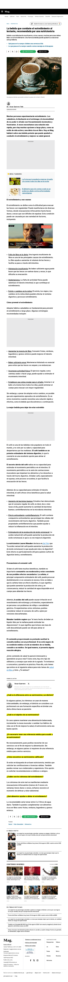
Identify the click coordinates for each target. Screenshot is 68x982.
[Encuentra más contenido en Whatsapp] (17, 51)
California (12, 16)
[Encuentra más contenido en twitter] (13, 51)
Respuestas (50, 942)
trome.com (46, 972)
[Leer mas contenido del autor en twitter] (29, 684)
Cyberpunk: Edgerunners (57, 16)
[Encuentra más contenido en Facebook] (9, 51)
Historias (49, 960)
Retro (57, 951)
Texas (17, 16)
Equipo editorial (7, 944)
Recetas (58, 955)
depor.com (38, 972)
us (47, 946)
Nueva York (23, 16)
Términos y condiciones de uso (33, 939)
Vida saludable (18, 824)
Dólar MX (47, 16)
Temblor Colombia (39, 16)
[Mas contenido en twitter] (34, 960)
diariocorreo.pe (56, 972)
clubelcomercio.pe (18, 972)
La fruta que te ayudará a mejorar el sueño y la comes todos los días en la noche (37, 180)
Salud (10, 824)
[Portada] (8, 943)
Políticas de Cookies (30, 945)
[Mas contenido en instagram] (37, 960)
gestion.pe (29, 972)
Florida (6, 16)
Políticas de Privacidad (31, 942)
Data (57, 946)
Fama (48, 951)
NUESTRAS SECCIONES (51, 939)
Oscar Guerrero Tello (16, 107)
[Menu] (3, 11)
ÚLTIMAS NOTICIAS (14, 907)
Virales (49, 955)
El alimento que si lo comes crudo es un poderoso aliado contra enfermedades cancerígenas (36, 191)
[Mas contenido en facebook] (30, 960)
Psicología (30, 16)
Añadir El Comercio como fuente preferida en (46, 23)
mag (16, 976)
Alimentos (28, 824)
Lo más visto (13, 831)
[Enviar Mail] (8, 106)
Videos (58, 942)
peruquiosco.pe (8, 976)
